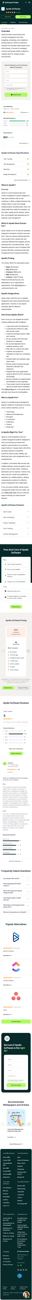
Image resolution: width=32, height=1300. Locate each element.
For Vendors (7, 1261)
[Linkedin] (21, 1270)
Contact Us (6, 1258)
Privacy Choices (8, 1264)
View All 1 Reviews (15, 861)
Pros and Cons (23, 22)
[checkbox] (5, 88)
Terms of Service (12, 1081)
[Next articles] (28, 651)
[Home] (11, 2)
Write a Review (16, 753)
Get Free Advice (16, 1085)
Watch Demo (8, 16)
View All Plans (23, 143)
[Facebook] (18, 1270)
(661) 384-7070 (10, 493)
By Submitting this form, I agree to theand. (16, 1081)
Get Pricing (23, 16)
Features (13, 22)
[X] (24, 1270)
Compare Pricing (22, 688)
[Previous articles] (3, 651)
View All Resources (15, 1144)
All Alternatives (16, 1021)
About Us (6, 1255)
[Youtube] (26, 1270)
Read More (6, 955)
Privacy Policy (14, 89)
